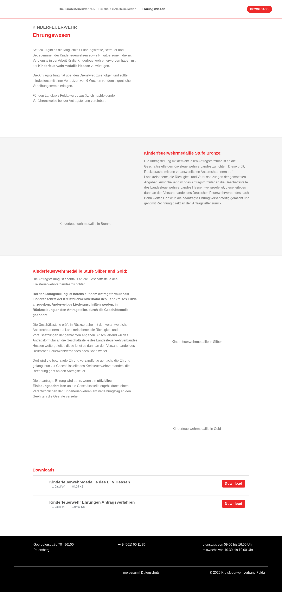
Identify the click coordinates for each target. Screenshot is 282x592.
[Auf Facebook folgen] (21, 573)
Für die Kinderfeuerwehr (117, 9)
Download (233, 483)
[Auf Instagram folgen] (28, 573)
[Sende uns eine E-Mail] (35, 573)
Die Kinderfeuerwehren (77, 9)
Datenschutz (150, 572)
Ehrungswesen (153, 9)
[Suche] (277, 9)
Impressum (130, 572)
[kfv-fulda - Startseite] (23, 9)
